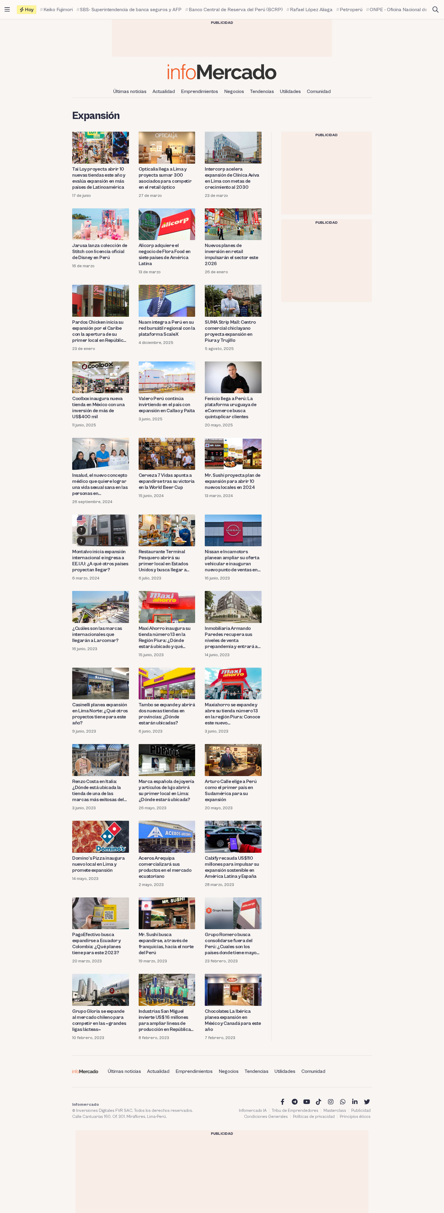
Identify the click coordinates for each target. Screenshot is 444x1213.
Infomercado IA (253, 1110)
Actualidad (164, 91)
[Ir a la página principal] (222, 71)
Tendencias (262, 91)
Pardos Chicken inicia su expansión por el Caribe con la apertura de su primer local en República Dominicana (99, 331)
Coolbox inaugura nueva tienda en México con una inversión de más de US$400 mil (98, 407)
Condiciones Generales (266, 1116)
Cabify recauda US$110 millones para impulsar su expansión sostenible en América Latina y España (232, 867)
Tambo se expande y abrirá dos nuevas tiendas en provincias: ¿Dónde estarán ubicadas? (167, 714)
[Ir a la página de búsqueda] (436, 10)
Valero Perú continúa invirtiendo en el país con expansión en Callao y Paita (167, 404)
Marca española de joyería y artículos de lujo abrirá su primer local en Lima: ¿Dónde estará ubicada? (166, 790)
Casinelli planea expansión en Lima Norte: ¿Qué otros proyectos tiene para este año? (100, 714)
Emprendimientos (199, 91)
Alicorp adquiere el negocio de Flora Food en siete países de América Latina (165, 254)
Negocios (234, 91)
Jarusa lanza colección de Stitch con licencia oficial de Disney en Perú (99, 251)
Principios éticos (355, 1116)
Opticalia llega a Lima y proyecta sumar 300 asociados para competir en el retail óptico (165, 178)
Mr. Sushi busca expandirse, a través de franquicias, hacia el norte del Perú (166, 943)
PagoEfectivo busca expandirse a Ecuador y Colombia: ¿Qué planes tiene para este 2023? (96, 943)
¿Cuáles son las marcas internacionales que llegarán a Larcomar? (97, 634)
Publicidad (361, 1110)
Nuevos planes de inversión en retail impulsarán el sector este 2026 (231, 254)
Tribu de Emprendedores (295, 1110)
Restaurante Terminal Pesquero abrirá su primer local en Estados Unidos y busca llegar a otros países (163, 561)
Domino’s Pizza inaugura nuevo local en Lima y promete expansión (98, 864)
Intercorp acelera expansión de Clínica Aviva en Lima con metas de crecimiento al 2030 (232, 178)
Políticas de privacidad (314, 1116)
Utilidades (290, 91)
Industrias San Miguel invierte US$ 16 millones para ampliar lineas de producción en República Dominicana (165, 1020)
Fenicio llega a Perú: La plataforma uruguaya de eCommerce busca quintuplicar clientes (230, 407)
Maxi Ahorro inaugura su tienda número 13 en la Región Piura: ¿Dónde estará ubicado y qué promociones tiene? (165, 638)
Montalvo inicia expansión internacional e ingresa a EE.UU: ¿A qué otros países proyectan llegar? (100, 561)
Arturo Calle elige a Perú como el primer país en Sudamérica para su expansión (230, 790)
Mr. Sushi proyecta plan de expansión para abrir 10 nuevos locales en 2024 (232, 481)
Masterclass (334, 1110)
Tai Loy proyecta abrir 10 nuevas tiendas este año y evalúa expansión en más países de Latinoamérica (98, 178)
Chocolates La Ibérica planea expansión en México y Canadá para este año (233, 1020)
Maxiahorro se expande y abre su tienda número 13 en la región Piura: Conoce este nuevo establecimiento (232, 714)
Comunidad (319, 91)
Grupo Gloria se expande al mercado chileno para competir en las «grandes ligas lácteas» (99, 1020)
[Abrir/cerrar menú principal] (7, 10)
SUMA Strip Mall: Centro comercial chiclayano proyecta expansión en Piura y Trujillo (230, 331)
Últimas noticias (129, 91)
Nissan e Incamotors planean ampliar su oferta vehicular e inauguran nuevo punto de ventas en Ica (232, 561)
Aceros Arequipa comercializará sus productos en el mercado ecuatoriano (165, 867)
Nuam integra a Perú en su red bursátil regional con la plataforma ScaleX (167, 328)
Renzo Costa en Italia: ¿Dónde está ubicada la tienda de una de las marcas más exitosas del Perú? (98, 791)
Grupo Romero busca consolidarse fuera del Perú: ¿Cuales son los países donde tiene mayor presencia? (232, 944)
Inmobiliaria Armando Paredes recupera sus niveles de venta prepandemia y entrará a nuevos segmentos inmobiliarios (231, 638)
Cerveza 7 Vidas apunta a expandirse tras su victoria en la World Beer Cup (167, 481)
